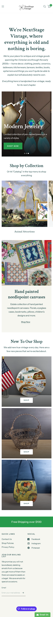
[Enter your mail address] (23, 592)
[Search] (44, 6)
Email (4, 588)
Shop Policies (8, 543)
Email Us (43, 614)
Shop (26, 400)
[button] (13, 146)
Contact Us (7, 539)
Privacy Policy (8, 547)
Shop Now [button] (25, 322)
